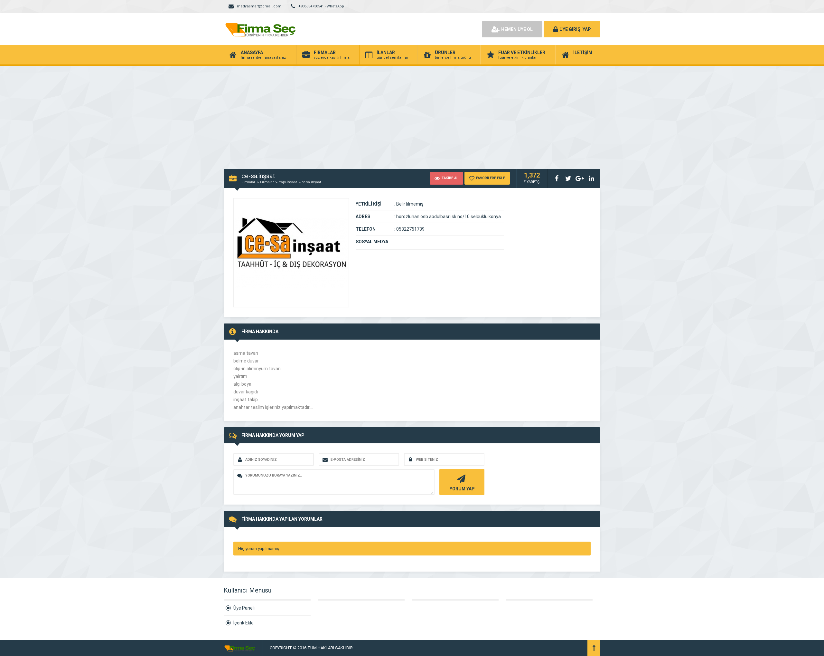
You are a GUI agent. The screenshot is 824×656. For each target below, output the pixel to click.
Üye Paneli (244, 608)
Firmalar (248, 182)
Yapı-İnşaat (288, 182)
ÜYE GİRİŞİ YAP (575, 29)
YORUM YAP (462, 488)
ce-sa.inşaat (311, 182)
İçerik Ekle (243, 622)
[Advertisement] (412, 114)
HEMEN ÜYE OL (517, 29)
